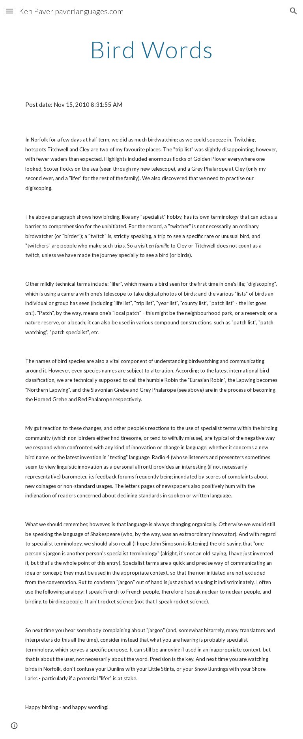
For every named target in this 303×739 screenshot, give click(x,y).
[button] (9, 11)
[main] (151, 49)
